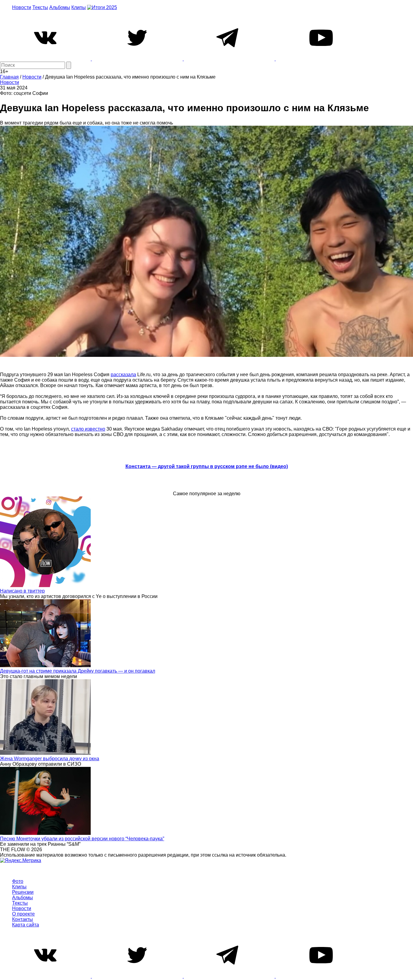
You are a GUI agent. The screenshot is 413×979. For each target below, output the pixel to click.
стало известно (88, 428)
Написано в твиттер (22, 590)
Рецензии (23, 892)
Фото (17, 881)
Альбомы (59, 7)
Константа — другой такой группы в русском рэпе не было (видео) (206, 466)
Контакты (22, 919)
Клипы (78, 7)
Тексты (40, 7)
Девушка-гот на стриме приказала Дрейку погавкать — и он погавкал (77, 671)
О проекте (23, 913)
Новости (21, 7)
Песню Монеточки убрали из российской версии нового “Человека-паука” (82, 838)
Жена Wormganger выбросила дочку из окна (49, 758)
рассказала (123, 374)
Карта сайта (25, 924)
